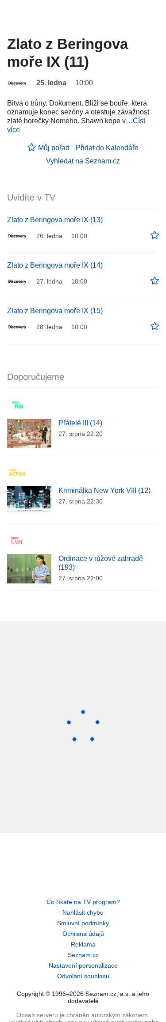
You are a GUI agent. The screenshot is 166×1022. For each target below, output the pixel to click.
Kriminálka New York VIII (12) (104, 490)
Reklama (83, 944)
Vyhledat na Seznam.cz (83, 161)
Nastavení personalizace (83, 965)
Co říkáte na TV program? (83, 901)
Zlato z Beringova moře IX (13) (55, 219)
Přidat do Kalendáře (107, 147)
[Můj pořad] (155, 235)
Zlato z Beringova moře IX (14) (55, 265)
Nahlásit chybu (83, 912)
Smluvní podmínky (83, 923)
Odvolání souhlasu (83, 976)
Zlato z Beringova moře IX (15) (55, 310)
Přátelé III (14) (80, 423)
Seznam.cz (83, 954)
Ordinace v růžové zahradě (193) (100, 563)
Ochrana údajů (83, 933)
